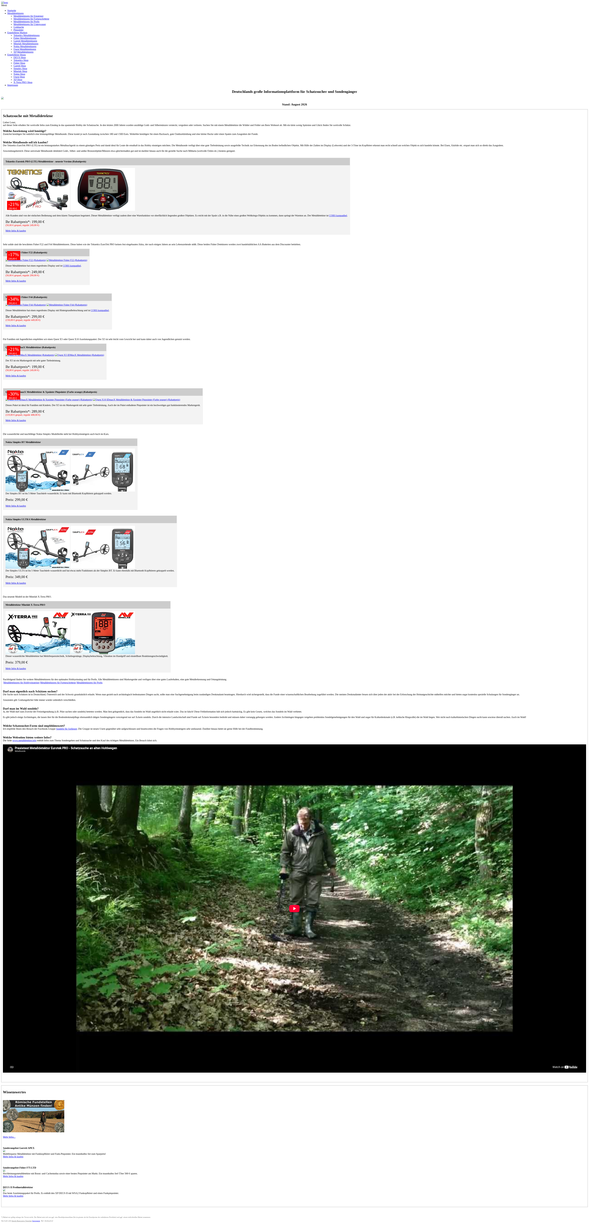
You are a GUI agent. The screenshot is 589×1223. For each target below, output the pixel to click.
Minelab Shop (20, 71)
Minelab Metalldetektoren (25, 43)
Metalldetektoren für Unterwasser (29, 24)
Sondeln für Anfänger (66, 729)
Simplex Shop (20, 68)
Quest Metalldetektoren (24, 49)
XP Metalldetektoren (23, 52)
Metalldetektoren (15, 13)
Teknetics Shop (20, 60)
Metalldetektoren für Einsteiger (28, 16)
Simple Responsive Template (22, 1221)
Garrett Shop (19, 65)
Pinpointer (18, 30)
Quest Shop (19, 76)
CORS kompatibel (338, 215)
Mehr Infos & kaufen (16, 230)
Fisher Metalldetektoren (24, 38)
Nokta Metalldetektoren (24, 46)
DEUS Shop (19, 57)
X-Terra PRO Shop (22, 82)
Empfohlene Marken (17, 32)
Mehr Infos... (9, 1137)
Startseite (11, 10)
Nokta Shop (19, 74)
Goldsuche (18, 27)
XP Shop (17, 79)
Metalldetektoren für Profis (26, 21)
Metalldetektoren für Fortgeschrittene (31, 18)
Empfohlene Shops (16, 54)
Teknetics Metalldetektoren (26, 35)
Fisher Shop (19, 63)
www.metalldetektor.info (24, 740)
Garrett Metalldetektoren (25, 41)
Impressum (12, 85)
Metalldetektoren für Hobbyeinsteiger (21, 682)
